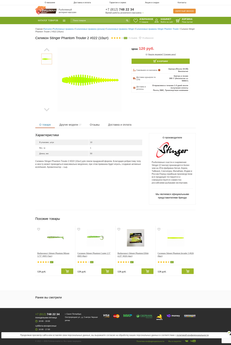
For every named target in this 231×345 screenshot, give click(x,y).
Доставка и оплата (82, 2)
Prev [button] (46, 49)
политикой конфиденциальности (192, 335)
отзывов (133, 38)
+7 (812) (119, 9)
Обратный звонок (184, 11)
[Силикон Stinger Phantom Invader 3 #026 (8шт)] (176, 238)
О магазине (50, 2)
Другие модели (70, 124)
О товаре (45, 124)
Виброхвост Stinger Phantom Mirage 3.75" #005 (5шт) (53, 254)
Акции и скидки (152, 2)
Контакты (182, 2)
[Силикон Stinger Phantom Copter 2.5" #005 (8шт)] (95, 238)
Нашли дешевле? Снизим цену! (162, 54)
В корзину (162, 61)
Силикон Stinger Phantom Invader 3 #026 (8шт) (176, 254)
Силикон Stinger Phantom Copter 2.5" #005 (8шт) (94, 254)
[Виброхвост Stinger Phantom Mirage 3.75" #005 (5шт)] (55, 238)
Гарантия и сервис (117, 2)
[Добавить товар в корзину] (67, 271)
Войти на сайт (167, 22)
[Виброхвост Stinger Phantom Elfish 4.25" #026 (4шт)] (135, 238)
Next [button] (46, 109)
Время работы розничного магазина (123, 13)
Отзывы (95, 124)
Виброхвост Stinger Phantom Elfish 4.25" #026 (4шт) (133, 254)
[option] (46, 59)
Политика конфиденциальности (150, 341)
